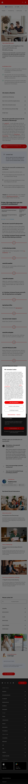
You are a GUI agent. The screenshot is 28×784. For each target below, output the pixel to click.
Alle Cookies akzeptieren (14, 402)
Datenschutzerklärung (11, 414)
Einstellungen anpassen (14, 410)
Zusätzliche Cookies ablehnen (14, 406)
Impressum (18, 414)
